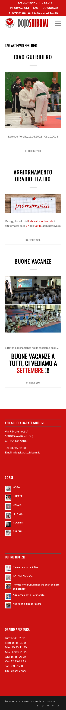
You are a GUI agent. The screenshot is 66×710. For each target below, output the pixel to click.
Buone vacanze (33, 261)
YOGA (16, 487)
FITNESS (18, 513)
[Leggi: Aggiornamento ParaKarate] (8, 596)
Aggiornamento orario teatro (33, 175)
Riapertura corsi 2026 (25, 567)
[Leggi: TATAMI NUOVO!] (8, 577)
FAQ (35, 7)
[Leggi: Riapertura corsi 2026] (8, 568)
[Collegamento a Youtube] (48, 705)
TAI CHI (17, 531)
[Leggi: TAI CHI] (8, 533)
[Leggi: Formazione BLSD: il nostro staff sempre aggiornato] (8, 586)
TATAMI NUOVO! (23, 575)
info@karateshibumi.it (45, 13)
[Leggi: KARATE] (8, 498)
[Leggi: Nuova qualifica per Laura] (8, 605)
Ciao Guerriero (33, 57)
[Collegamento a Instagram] (42, 705)
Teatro (33, 166)
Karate (33, 255)
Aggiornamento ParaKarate (29, 594)
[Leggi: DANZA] (8, 506)
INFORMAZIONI (19, 7)
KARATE (18, 496)
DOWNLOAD (50, 7)
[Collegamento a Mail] (53, 705)
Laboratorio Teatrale (40, 221)
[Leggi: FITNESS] (8, 515)
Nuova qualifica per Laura (27, 603)
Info (33, 51)
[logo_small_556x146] (27, 23)
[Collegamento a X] (58, 705)
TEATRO (18, 522)
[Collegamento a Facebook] (37, 705)
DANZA (17, 505)
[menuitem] (27, 3)
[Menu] (56, 23)
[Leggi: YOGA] (8, 489)
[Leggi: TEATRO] (8, 524)
